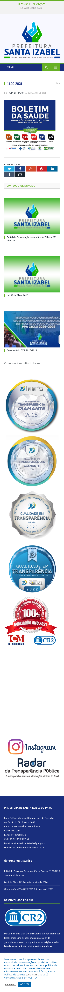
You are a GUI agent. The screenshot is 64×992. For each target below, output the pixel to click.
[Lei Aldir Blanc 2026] (32, 274)
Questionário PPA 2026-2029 (22, 350)
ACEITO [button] (24, 984)
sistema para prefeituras (46, 933)
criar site (25, 933)
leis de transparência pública (19, 946)
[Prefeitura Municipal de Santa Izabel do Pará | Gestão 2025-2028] (32, 39)
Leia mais (32, 974)
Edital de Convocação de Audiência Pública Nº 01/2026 (32, 871)
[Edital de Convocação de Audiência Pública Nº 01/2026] (32, 216)
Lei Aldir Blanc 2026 (31, 7)
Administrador (16, 93)
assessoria (28, 937)
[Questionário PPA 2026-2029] (32, 329)
